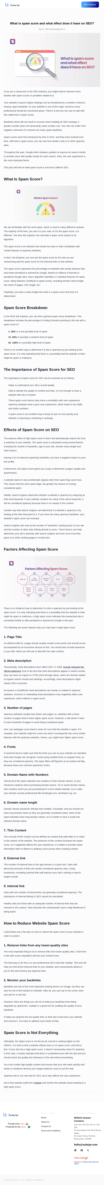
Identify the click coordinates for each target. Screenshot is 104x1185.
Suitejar (37, 1083)
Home (43, 1118)
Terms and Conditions (51, 1131)
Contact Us (46, 1126)
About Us (45, 1122)
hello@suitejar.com (86, 1144)
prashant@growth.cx (57, 29)
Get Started (90, 4)
